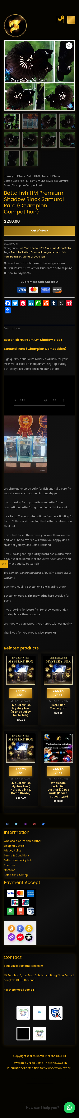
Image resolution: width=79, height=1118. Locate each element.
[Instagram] (25, 824)
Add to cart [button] (20, 693)
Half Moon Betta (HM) (27, 176)
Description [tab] (12, 328)
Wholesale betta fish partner (22, 841)
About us (9, 865)
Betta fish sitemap (16, 875)
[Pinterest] (34, 824)
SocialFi (30, 990)
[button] (69, 45)
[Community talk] (43, 824)
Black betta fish (20, 252)
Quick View (21, 682)
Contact (9, 870)
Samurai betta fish (33, 256)
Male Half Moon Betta (58, 248)
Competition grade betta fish (48, 252)
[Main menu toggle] (71, 20)
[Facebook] (7, 824)
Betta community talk (18, 860)
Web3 (20, 990)
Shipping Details (14, 846)
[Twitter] (16, 824)
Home (8, 176)
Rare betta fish (12, 256)
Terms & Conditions (17, 855)
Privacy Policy (12, 850)
